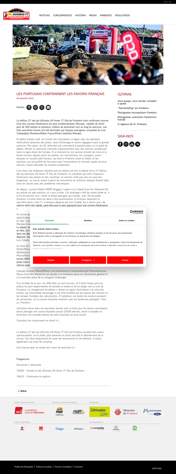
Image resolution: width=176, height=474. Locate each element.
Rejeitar (51, 260)
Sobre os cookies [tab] (127, 220)
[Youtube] (131, 144)
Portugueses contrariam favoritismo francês (137, 118)
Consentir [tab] (49, 220)
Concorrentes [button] (62, 15)
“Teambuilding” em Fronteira (133, 108)
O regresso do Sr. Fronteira (132, 124)
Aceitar (125, 260)
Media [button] (93, 15)
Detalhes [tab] (88, 220)
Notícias (44, 15)
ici (57, 320)
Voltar (22, 391)
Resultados (122, 15)
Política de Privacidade (24, 466)
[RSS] (137, 144)
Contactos (81, 466)
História (80, 15)
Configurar (86, 260)
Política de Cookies (44, 466)
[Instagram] (126, 144)
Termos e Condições (63, 466)
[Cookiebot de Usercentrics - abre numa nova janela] (132, 212)
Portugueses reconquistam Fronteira (137, 112)
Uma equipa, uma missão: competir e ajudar (137, 102)
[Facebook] (120, 144)
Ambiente (106, 15)
